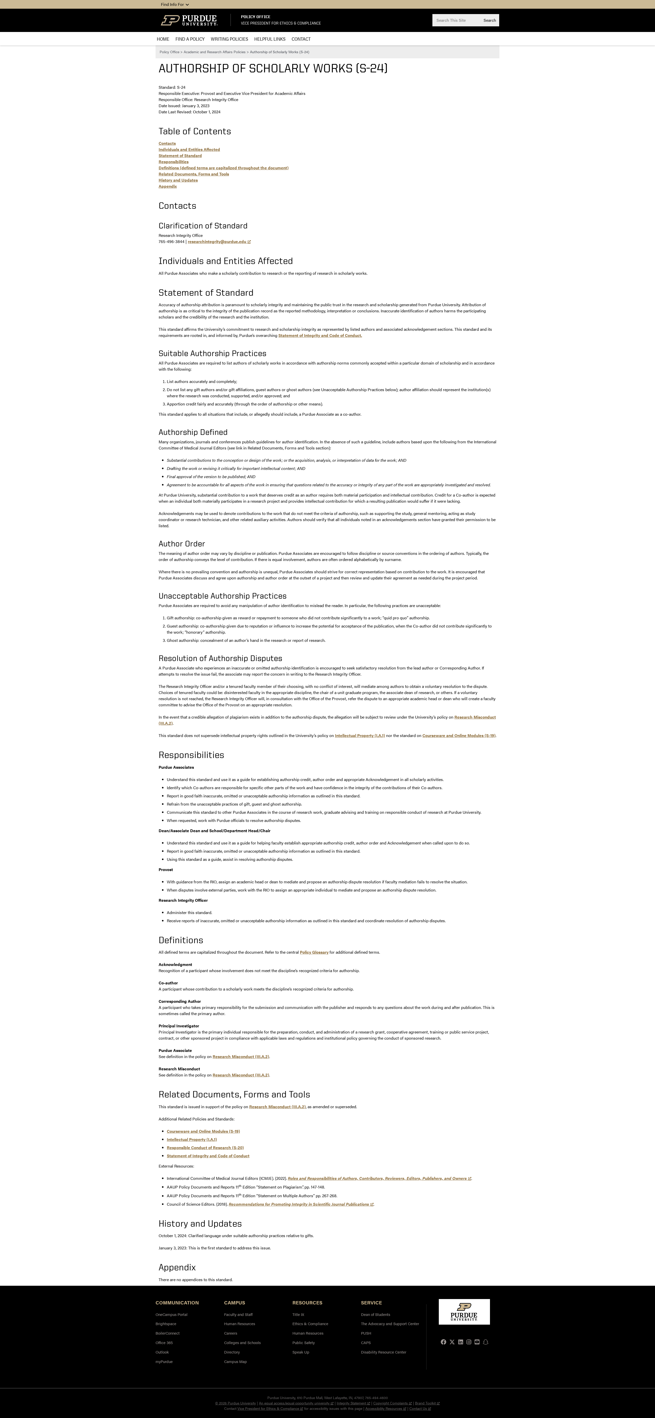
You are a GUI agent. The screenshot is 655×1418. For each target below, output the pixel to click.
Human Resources (239, 1323)
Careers (230, 1333)
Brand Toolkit (425, 1402)
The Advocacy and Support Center (390, 1323)
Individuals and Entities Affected (189, 149)
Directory (232, 1352)
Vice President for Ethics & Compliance (281, 23)
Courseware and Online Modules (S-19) (459, 735)
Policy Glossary (314, 952)
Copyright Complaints (390, 1402)
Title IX (298, 1314)
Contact (301, 39)
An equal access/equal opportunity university (294, 1402)
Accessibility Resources (383, 1408)
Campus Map (235, 1361)
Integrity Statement (351, 1402)
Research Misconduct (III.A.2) (241, 1056)
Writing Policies (229, 39)
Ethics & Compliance (310, 1323)
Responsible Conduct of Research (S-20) (205, 1147)
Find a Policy (190, 39)
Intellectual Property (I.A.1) (360, 735)
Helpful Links (270, 39)
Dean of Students (375, 1314)
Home (163, 39)
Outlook (162, 1352)
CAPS (366, 1342)
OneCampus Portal (172, 1314)
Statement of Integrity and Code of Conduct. (320, 335)
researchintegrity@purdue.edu (217, 241)
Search (490, 20)
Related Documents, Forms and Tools (194, 174)
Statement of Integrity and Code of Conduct (208, 1156)
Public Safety (303, 1342)
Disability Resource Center (383, 1352)
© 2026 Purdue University (235, 1402)
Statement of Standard (180, 155)
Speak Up (300, 1352)
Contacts (167, 143)
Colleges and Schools (242, 1342)
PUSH (366, 1333)
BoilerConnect (168, 1333)
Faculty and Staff (238, 1314)
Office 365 (164, 1342)
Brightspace (166, 1323)
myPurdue (164, 1361)
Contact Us (418, 1408)
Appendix (168, 186)
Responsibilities (174, 161)
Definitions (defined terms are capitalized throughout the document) (224, 168)
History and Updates (178, 180)
